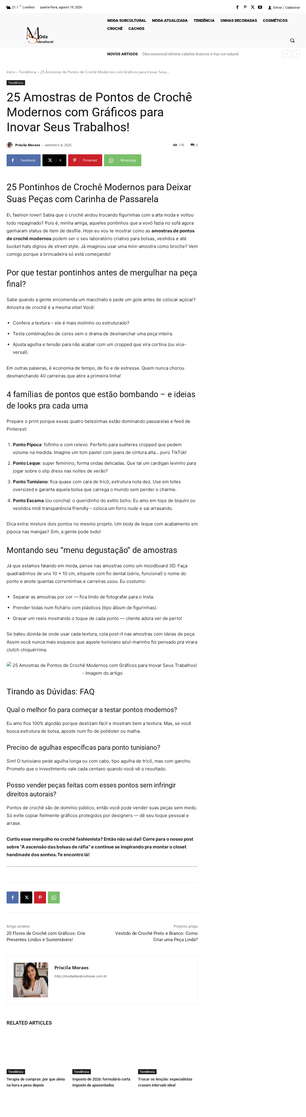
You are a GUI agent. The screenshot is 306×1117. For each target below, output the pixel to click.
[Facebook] (237, 7)
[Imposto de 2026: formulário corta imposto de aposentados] (102, 1053)
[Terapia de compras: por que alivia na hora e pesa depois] (36, 1053)
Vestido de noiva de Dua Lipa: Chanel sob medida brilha (191, 54)
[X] (26, 897)
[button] (292, 40)
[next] (296, 54)
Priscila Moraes (27, 145)
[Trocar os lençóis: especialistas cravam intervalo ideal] (168, 1053)
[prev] (286, 54)
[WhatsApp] (54, 897)
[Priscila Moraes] (10, 145)
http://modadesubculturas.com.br (80, 976)
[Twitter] (252, 7)
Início (11, 71)
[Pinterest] (245, 7)
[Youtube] (260, 7)
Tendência (27, 71)
